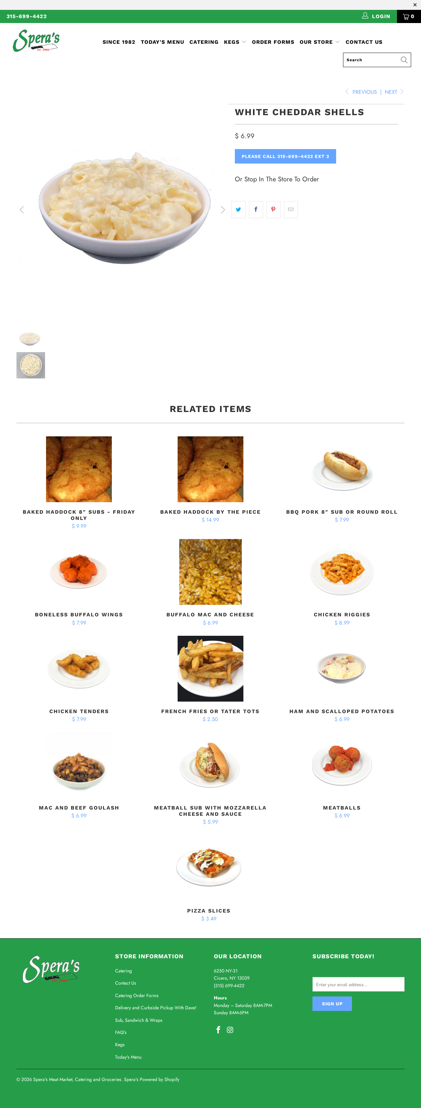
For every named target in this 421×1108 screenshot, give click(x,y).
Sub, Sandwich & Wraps (138, 1020)
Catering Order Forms (137, 995)
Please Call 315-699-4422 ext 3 (285, 156)
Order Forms (273, 42)
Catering (204, 42)
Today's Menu (162, 42)
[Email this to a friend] (291, 209)
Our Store (316, 42)
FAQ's (121, 1032)
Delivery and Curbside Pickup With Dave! (155, 1007)
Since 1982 (119, 42)
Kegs (232, 42)
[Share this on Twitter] (239, 209)
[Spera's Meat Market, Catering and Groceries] (37, 40)
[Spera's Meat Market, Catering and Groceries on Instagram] (230, 1030)
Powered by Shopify (159, 1079)
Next (392, 92)
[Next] (222, 210)
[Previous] (22, 210)
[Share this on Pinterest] (273, 209)
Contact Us (364, 42)
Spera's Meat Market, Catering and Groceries (77, 1079)
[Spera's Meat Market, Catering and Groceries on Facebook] (219, 1030)
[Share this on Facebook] (256, 209)
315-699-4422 (27, 16)
